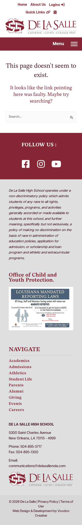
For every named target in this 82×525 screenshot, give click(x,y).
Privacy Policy (48, 502)
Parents (16, 385)
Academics (19, 361)
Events (15, 404)
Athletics (17, 373)
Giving (15, 398)
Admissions (20, 367)
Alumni (16, 391)
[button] (25, 164)
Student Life (20, 379)
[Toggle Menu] (74, 44)
